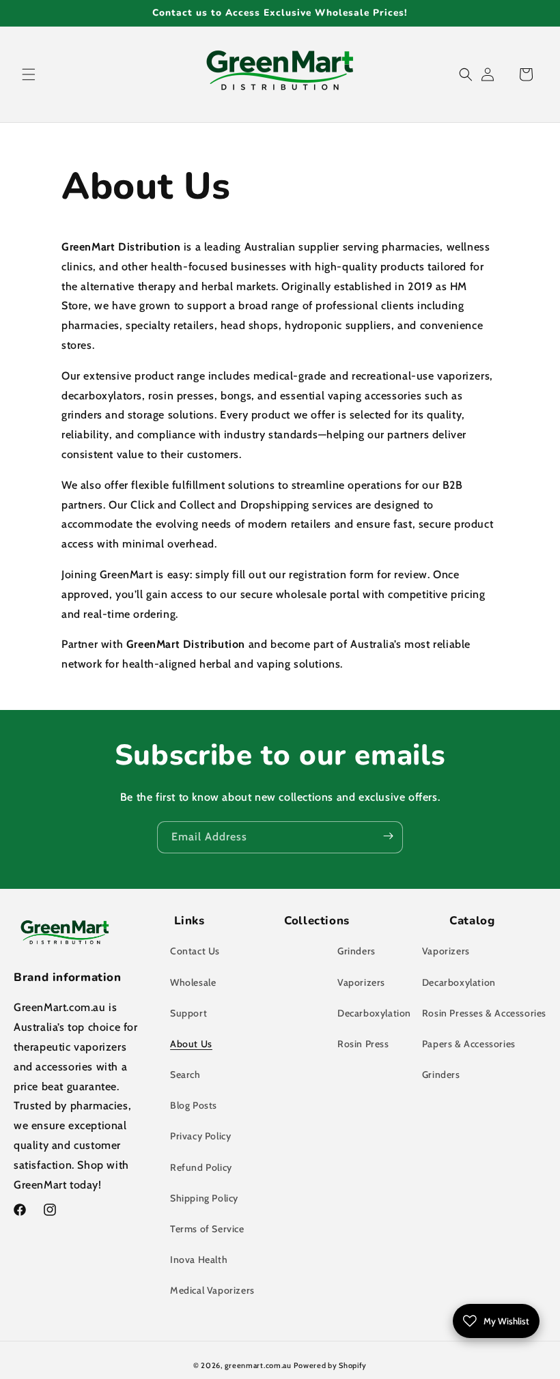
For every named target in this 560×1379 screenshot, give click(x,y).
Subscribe (388, 836)
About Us (191, 1044)
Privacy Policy (200, 1136)
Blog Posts (193, 1105)
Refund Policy (201, 1167)
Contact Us (195, 951)
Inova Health (198, 1259)
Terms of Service (207, 1229)
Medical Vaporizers (212, 1290)
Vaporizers (361, 982)
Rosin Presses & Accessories (484, 1013)
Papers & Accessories (469, 1044)
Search (185, 1074)
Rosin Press (363, 1044)
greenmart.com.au (258, 1365)
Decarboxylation (374, 1013)
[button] (29, 74)
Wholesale (193, 982)
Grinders (356, 951)
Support (188, 1013)
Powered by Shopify (330, 1365)
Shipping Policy (204, 1198)
